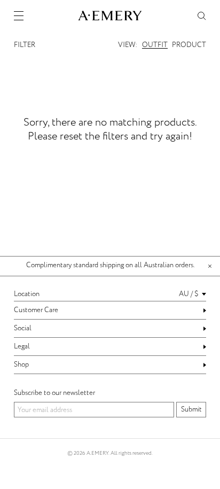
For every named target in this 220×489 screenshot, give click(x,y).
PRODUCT (189, 45)
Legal (22, 346)
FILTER (24, 45)
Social (23, 328)
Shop (21, 364)
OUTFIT (155, 45)
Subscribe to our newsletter (54, 393)
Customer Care (36, 310)
